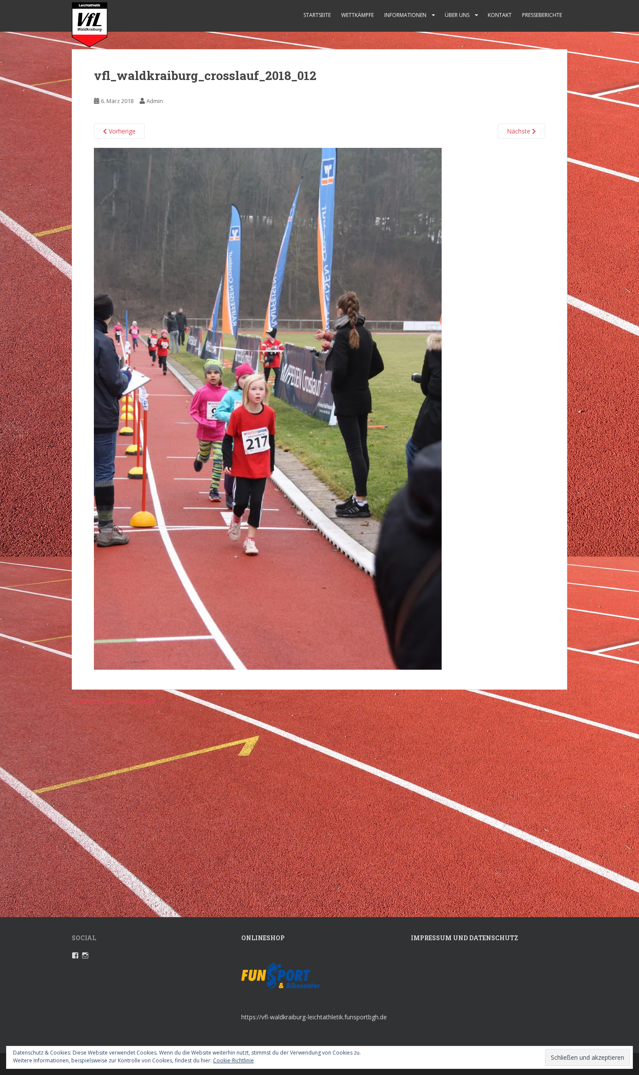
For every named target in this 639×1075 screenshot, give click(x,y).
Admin (154, 101)
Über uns (457, 15)
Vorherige (121, 131)
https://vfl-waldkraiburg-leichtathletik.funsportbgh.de (314, 1017)
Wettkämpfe (357, 15)
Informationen (405, 15)
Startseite (317, 15)
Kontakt (500, 15)
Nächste (519, 131)
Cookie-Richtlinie (233, 1060)
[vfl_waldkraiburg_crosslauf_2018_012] (268, 408)
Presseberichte (542, 15)
